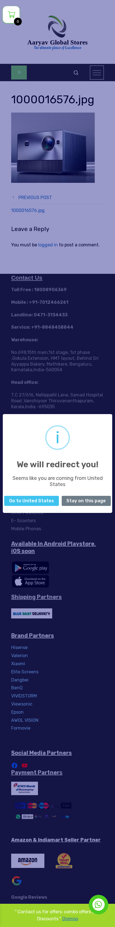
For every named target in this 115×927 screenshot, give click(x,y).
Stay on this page (86, 500)
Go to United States (31, 500)
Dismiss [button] (70, 918)
